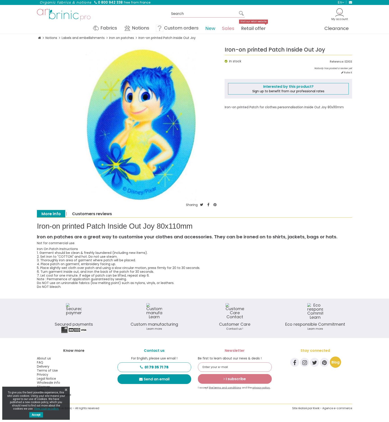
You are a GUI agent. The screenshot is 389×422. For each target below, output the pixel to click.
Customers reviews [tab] (92, 214)
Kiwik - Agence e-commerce (332, 408)
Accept (36, 414)
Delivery (43, 366)
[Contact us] (349, 2)
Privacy (42, 374)
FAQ (40, 362)
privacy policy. (261, 387)
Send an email (157, 379)
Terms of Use (47, 370)
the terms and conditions (225, 387)
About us (44, 358)
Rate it (347, 72)
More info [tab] (51, 214)
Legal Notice (46, 378)
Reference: (337, 61)
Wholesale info (48, 382)
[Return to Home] (39, 38)
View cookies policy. (46, 408)
